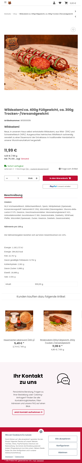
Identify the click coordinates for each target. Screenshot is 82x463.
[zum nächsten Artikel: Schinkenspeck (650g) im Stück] (75, 11)
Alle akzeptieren (62, 439)
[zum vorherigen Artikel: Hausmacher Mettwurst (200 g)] (75, 16)
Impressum (9, 457)
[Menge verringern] (7, 178)
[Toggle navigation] (5, 1)
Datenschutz (19, 457)
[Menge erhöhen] (36, 178)
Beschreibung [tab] (13, 195)
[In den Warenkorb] (6, 24)
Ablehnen (62, 452)
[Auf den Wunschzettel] (73, 29)
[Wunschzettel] (60, 3)
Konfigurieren (62, 445)
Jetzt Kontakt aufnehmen (27, 412)
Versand (25, 158)
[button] (54, 3)
